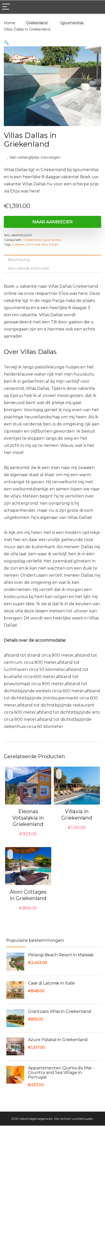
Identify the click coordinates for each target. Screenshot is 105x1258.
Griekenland (36, 23)
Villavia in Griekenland (76, 814)
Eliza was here (37, 244)
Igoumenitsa (71, 23)
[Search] (97, 7)
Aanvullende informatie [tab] (28, 268)
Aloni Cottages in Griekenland (28, 895)
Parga (53, 244)
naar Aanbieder (52, 221)
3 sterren (18, 244)
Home (9, 23)
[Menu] (6, 7)
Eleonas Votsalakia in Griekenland (28, 817)
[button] (6, 42)
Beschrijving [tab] (19, 259)
